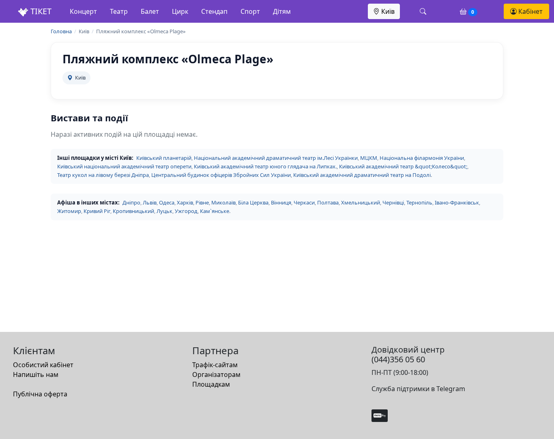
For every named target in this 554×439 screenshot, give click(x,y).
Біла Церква (253, 202)
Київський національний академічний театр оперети (124, 166)
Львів (150, 202)
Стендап (214, 11)
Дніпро (131, 202)
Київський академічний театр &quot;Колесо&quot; (403, 166)
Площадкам (211, 384)
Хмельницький (360, 202)
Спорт (250, 11)
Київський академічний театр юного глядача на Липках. (265, 166)
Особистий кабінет (43, 364)
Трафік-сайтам (215, 364)
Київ (387, 11)
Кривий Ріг (97, 211)
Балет (150, 11)
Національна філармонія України (422, 157)
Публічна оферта (40, 394)
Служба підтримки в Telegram (418, 388)
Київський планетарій (163, 157)
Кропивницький (133, 211)
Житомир (69, 211)
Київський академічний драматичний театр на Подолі (362, 175)
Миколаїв (223, 202)
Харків (185, 202)
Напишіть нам (35, 374)
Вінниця (281, 202)
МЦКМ (368, 157)
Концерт (83, 11)
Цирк (180, 11)
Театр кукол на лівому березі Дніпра (103, 175)
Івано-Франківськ (457, 202)
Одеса (166, 202)
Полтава (328, 202)
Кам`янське (214, 211)
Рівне (202, 202)
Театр (119, 11)
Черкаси (304, 202)
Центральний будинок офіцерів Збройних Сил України (221, 175)
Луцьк (164, 211)
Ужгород (186, 211)
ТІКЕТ (40, 11)
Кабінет (530, 11)
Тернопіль (419, 202)
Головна (61, 31)
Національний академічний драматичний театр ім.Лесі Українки (276, 157)
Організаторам (216, 374)
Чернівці (393, 202)
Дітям (282, 11)
